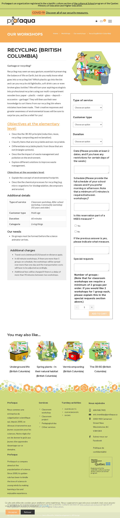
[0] (101, 21)
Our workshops (25, 34)
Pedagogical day (49, 423)
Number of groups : (92, 288)
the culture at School (84, 3)
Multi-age (35, 212)
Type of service (83, 100)
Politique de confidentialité (99, 450)
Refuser (27, 512)
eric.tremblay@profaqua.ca (105, 414)
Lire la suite (44, 506)
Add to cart (99, 313)
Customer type (82, 117)
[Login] (97, 20)
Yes (78, 226)
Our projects (70, 409)
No (78, 232)
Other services (48, 427)
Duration (78, 134)
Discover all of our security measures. (67, 12)
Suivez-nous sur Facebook (100, 438)
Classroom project (46, 418)
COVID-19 (38, 12)
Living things (37, 224)
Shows (67, 415)
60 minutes (36, 218)
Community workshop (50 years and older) (46, 206)
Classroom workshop (41, 202)
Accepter (12, 512)
